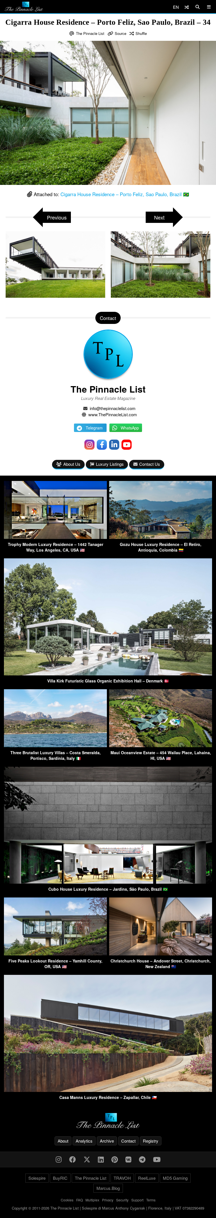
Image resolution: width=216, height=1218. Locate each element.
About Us (71, 464)
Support (137, 1199)
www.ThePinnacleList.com (112, 414)
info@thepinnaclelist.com (113, 408)
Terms (151, 1199)
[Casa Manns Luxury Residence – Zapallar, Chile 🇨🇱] (108, 1090)
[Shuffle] (187, 7)
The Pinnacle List (90, 33)
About (63, 1141)
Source (120, 33)
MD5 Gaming (175, 1178)
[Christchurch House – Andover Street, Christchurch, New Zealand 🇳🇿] (160, 954)
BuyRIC (60, 1178)
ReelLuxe (147, 1178)
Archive (107, 1141)
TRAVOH (122, 1178)
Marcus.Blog (108, 1188)
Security (122, 1199)
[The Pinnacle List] (108, 1121)
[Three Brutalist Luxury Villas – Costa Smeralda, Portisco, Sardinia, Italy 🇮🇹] (55, 745)
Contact (128, 1141)
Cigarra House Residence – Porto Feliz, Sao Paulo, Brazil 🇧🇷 (124, 194)
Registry (150, 1141)
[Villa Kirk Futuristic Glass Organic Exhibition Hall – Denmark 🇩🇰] (108, 674)
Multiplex (92, 1199)
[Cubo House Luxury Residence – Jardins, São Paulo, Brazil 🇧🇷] (108, 882)
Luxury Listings (110, 464)
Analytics (84, 1141)
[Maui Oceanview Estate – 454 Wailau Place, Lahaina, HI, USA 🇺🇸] (160, 745)
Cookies (67, 1199)
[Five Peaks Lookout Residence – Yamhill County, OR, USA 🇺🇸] (55, 954)
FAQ (79, 1199)
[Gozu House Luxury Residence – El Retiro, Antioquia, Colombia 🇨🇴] (160, 537)
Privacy (107, 1199)
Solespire (37, 1178)
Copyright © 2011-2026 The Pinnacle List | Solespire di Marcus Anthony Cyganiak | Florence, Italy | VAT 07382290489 (108, 1208)
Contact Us (149, 464)
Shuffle (141, 33)
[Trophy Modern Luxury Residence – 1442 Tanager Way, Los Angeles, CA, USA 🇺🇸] (55, 537)
